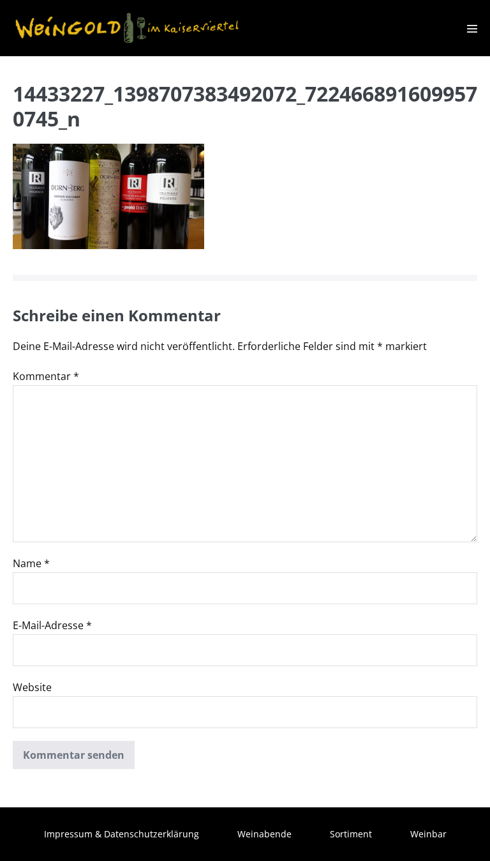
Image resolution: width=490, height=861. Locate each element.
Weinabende (264, 834)
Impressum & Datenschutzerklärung (121, 834)
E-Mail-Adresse (52, 625)
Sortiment (351, 834)
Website (32, 687)
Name (31, 563)
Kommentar (46, 376)
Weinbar (428, 834)
